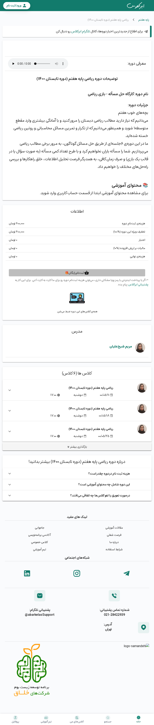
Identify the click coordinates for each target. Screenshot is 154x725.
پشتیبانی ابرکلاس (138, 284)
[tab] (135, 5)
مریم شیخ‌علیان (120, 346)
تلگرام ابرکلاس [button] (80, 31)
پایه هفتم (143, 20)
